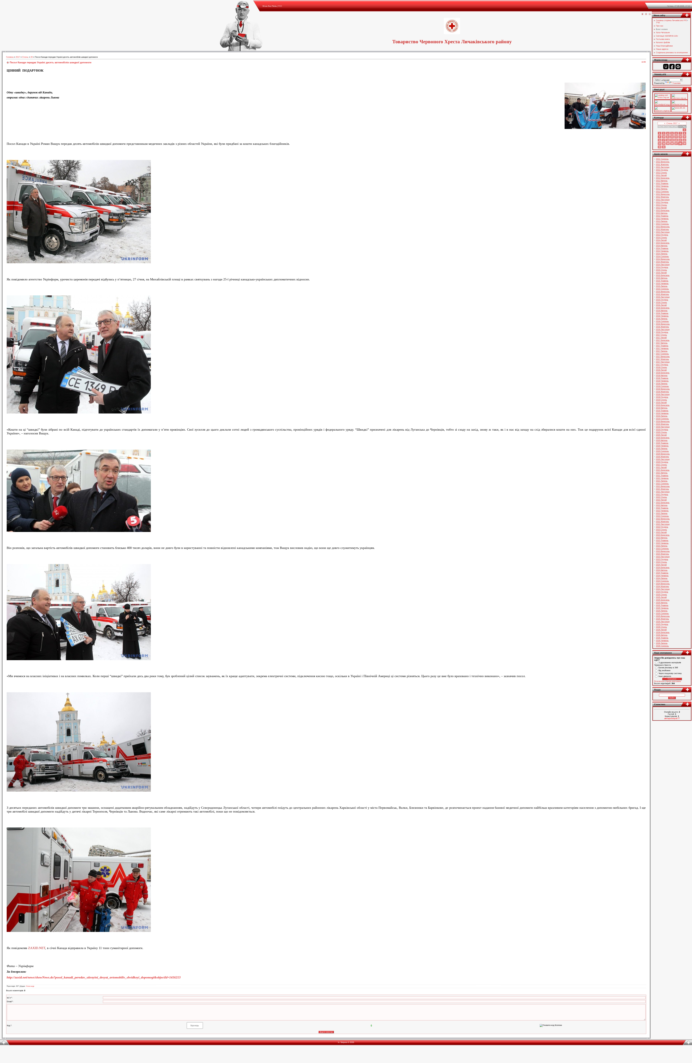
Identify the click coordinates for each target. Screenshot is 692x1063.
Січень (25, 57)
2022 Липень (661, 513)
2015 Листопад (662, 297)
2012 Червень (662, 186)
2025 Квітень (661, 603)
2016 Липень (661, 319)
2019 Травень (662, 411)
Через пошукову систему (670, 673)
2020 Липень (661, 448)
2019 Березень (662, 405)
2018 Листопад (662, 394)
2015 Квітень (661, 278)
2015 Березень (662, 275)
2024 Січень (661, 562)
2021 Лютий (661, 467)
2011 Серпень (662, 159)
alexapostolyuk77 (672, 718)
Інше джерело (664, 676)
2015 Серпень (662, 289)
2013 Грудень (662, 235)
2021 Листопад (662, 492)
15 (684, 137)
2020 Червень (662, 446)
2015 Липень (661, 286)
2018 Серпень (662, 386)
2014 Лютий (661, 240)
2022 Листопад (662, 524)
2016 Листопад (662, 329)
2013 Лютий (661, 208)
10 (664, 137)
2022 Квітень (661, 505)
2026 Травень (662, 638)
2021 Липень (661, 481)
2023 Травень (662, 540)
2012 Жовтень (662, 197)
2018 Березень (662, 373)
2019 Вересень (663, 421)
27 (676, 143)
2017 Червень (662, 348)
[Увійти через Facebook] (672, 66)
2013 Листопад (662, 232)
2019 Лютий (661, 402)
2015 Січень (661, 270)
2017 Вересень (663, 356)
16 (659, 140)
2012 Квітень (661, 181)
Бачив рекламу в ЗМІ (668, 667)
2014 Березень (662, 243)
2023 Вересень (663, 551)
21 (680, 140)
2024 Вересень (663, 584)
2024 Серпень (662, 581)
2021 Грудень (662, 494)
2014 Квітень (661, 246)
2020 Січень (661, 432)
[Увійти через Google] (678, 66)
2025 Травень (662, 605)
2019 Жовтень (662, 424)
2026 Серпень (662, 646)
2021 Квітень (661, 473)
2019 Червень (662, 413)
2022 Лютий (661, 500)
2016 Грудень (662, 332)
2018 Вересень (663, 389)
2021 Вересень (663, 486)
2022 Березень (662, 502)
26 (672, 143)
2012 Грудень (662, 202)
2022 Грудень (662, 527)
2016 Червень (662, 316)
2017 (18, 57)
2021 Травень (662, 475)
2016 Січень (661, 302)
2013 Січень (661, 205)
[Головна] (642, 14)
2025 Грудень (662, 624)
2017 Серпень (662, 354)
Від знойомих (664, 670)
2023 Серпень (662, 548)
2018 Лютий (661, 370)
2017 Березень (662, 340)
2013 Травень (662, 216)
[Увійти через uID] (666, 66)
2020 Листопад (662, 459)
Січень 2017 (671, 123)
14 (680, 137)
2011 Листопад (662, 167)
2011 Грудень (662, 170)
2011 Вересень (662, 162)
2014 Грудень (662, 267)
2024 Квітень (661, 570)
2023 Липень (661, 546)
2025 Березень (662, 600)
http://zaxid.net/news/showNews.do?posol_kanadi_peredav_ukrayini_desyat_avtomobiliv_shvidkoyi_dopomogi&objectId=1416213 (94, 977)
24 (664, 143)
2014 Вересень (663, 259)
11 (668, 137)
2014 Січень (661, 237)
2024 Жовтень (662, 586)
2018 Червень (662, 381)
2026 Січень (661, 627)
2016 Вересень (663, 324)
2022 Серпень (662, 516)
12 (672, 137)
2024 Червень (662, 576)
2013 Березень (662, 210)
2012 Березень (662, 178)
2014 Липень (661, 254)
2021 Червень (662, 478)
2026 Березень (662, 632)
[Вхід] (650, 14)
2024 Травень (662, 573)
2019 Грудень (662, 429)
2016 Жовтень (662, 327)
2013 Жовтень (662, 229)
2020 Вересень (663, 454)
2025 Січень (661, 594)
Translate (676, 83)
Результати (659, 681)
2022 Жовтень (662, 521)
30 (659, 147)
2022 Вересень (663, 519)
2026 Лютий (661, 630)
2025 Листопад (662, 621)
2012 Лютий (661, 175)
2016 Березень (662, 308)
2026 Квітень (661, 635)
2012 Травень (662, 183)
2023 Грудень (662, 559)
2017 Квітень (661, 343)
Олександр (30, 986)
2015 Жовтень (662, 294)
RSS (280, 6)
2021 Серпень (662, 484)
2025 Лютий (661, 597)
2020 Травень (662, 443)
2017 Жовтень (662, 359)
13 (676, 137)
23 (659, 143)
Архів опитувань (673, 681)
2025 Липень (661, 611)
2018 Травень (662, 378)
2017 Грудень (662, 365)
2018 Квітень (661, 375)
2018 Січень (661, 367)
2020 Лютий (661, 435)
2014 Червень (662, 251)
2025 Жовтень (662, 619)
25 (668, 143)
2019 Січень (661, 400)
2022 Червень (662, 511)
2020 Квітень (661, 440)
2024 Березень (662, 567)
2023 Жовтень (662, 554)
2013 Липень (661, 221)
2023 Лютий (661, 532)
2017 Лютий (661, 337)
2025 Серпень (662, 613)
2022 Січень (661, 497)
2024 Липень (661, 578)
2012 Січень (661, 172)
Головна (10, 57)
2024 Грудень (662, 592)
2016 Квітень (661, 310)
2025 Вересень (663, 616)
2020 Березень (662, 438)
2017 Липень (661, 351)
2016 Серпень (662, 321)
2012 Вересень (663, 194)
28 (31, 57)
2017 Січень (661, 335)
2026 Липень (661, 643)
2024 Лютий (661, 565)
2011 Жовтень (662, 164)
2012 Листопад (662, 200)
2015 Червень (662, 283)
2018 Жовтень (662, 392)
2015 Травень (662, 281)
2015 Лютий (661, 273)
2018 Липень (661, 383)
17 (664, 140)
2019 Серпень (662, 419)
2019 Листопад (662, 427)
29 (684, 143)
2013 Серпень (662, 224)
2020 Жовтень (662, 456)
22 (684, 140)
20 (676, 140)
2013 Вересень (663, 227)
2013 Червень (662, 218)
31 (664, 147)
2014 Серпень (662, 256)
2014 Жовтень (662, 262)
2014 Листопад (662, 264)
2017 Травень (662, 346)
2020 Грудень (662, 462)
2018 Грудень (662, 397)
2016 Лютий (661, 305)
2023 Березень (662, 535)
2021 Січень (661, 465)
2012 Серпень (662, 191)
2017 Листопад (662, 362)
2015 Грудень (662, 300)
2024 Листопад (662, 589)
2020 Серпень (662, 451)
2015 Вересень (663, 291)
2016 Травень (662, 313)
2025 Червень (662, 608)
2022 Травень (662, 508)
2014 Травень (662, 248)
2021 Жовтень (662, 489)
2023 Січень (661, 530)
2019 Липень (661, 416)
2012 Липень (661, 189)
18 (668, 140)
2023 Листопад (662, 557)
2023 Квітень (661, 538)
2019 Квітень (661, 408)
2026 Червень (662, 640)
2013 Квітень (661, 213)
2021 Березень (662, 470)
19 (672, 140)
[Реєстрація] (646, 14)
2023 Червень (662, 543)
